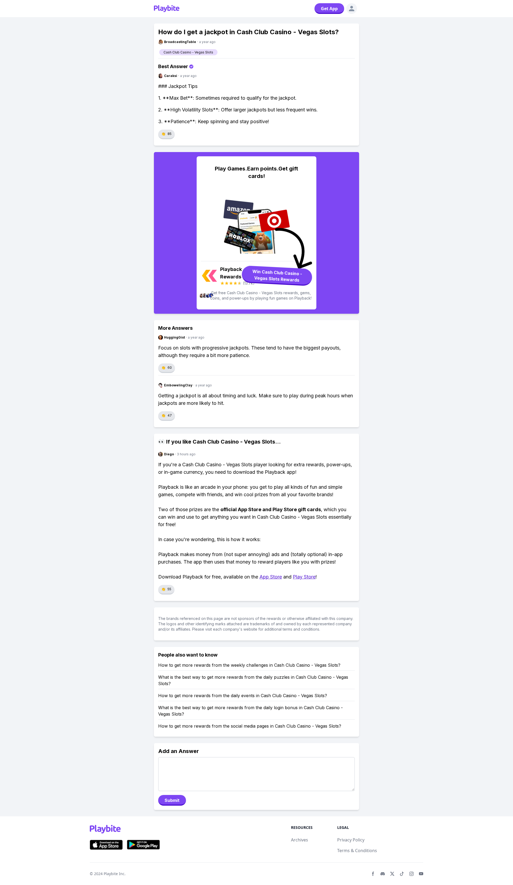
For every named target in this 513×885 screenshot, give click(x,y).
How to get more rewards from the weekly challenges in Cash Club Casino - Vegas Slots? (249, 665)
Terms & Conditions (357, 850)
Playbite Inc (114, 873)
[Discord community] (382, 874)
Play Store (304, 577)
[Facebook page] (373, 874)
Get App (329, 8)
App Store (270, 577)
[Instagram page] (411, 874)
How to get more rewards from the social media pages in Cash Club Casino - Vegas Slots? (249, 726)
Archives (299, 840)
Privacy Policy (350, 840)
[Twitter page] (392, 874)
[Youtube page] (421, 874)
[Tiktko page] (402, 874)
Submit (172, 800)
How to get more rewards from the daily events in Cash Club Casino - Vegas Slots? (242, 695)
